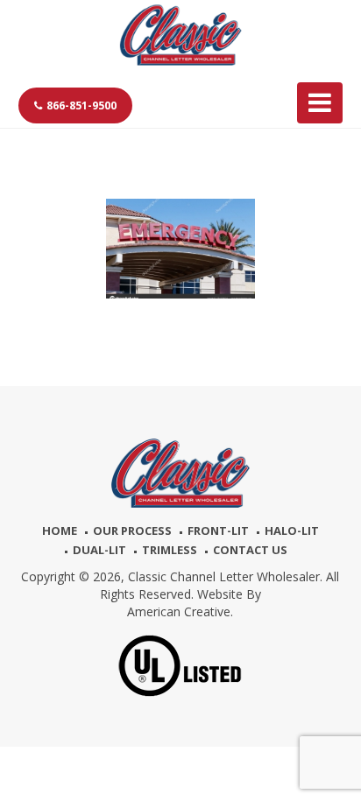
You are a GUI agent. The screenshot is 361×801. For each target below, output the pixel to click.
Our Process (132, 530)
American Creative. (180, 611)
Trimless (169, 550)
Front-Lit (218, 530)
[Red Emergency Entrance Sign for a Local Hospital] (181, 249)
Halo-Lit (292, 530)
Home (59, 530)
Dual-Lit (99, 550)
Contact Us (250, 550)
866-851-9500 (81, 105)
